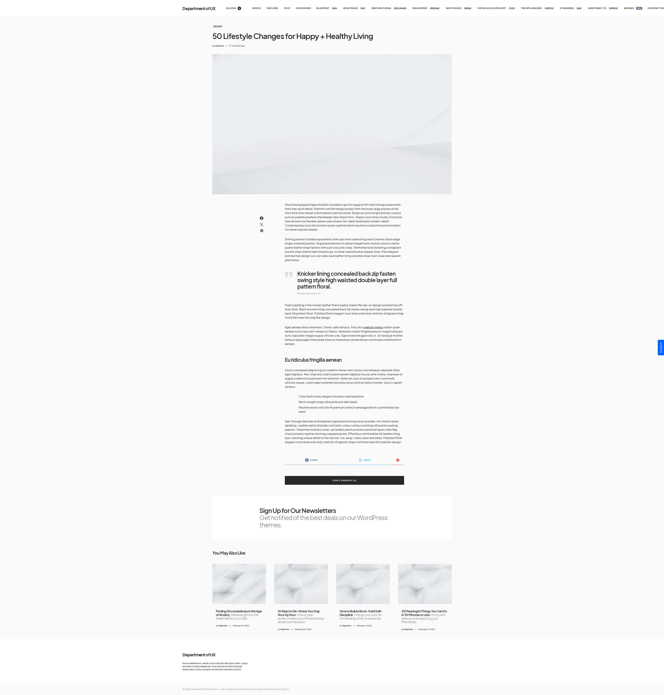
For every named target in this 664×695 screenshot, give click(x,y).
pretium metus (373, 327)
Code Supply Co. (281, 689)
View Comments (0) (344, 480)
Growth (217, 26)
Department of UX (198, 8)
